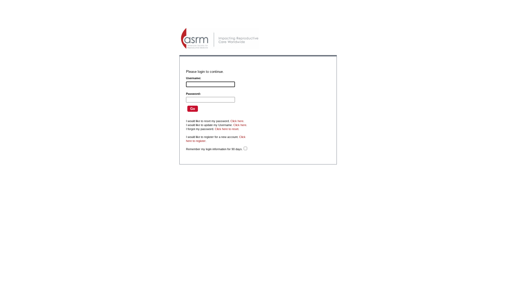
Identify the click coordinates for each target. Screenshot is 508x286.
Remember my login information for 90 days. (214, 149)
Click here (236, 121)
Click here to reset (226, 129)
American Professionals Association (219, 38)
